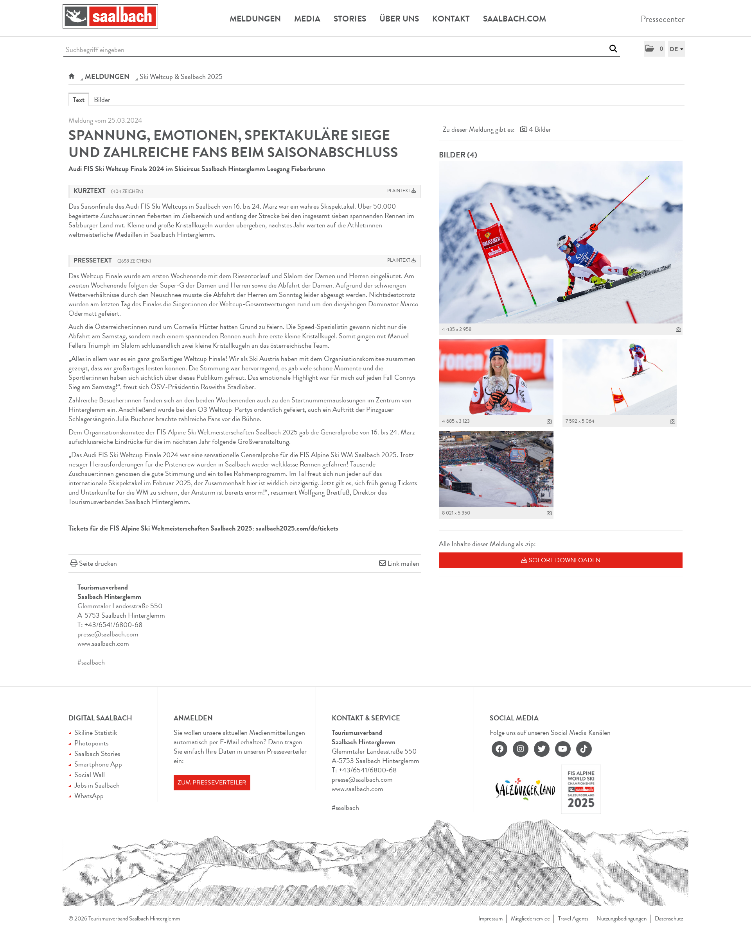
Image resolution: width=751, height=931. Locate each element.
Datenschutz (669, 919)
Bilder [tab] (102, 100)
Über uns (399, 19)
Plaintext (399, 191)
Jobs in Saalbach (97, 785)
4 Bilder (540, 129)
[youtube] (563, 749)
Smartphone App (98, 764)
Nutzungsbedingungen (621, 919)
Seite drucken (98, 563)
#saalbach (91, 662)
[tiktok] (584, 749)
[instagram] (520, 749)
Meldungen (255, 19)
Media (307, 19)
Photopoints (91, 743)
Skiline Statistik (95, 732)
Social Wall (89, 775)
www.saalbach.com (103, 643)
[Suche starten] (613, 49)
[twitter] (542, 749)
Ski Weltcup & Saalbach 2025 (181, 76)
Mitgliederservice (530, 919)
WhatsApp (89, 796)
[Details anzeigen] (678, 329)
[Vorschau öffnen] (561, 242)
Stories (350, 19)
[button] (654, 49)
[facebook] (499, 749)
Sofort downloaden (563, 560)
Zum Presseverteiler (212, 782)
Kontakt (451, 19)
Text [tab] (78, 100)
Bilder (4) (458, 155)
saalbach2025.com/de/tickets (297, 528)
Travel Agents (573, 919)
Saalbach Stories (97, 754)
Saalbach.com (514, 19)
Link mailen (403, 563)
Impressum (490, 919)
